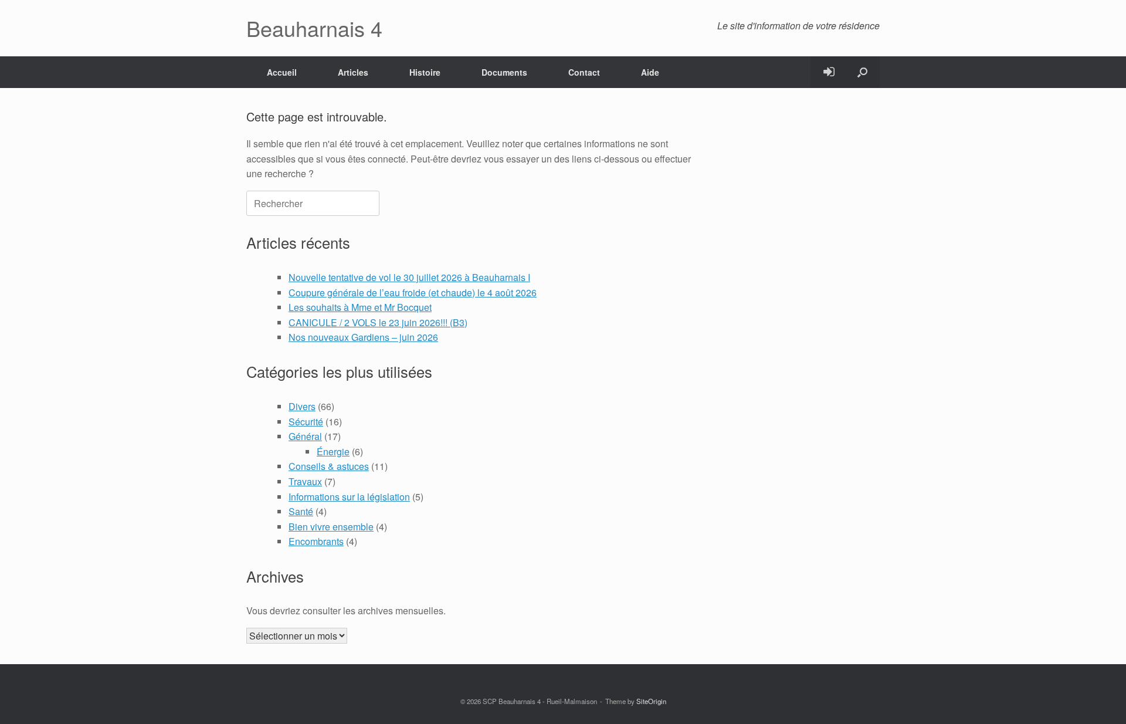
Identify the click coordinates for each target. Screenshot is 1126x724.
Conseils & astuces (329, 466)
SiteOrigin (651, 701)
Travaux (305, 481)
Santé (301, 511)
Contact (584, 72)
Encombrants (316, 541)
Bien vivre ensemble (331, 526)
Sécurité (306, 421)
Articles (353, 72)
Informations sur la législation (349, 496)
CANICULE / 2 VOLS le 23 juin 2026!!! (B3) (378, 322)
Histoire (424, 72)
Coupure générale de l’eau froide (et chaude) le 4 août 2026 (413, 292)
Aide (650, 72)
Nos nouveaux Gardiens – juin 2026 (363, 337)
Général (305, 436)
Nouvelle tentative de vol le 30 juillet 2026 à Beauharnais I (409, 277)
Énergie (333, 451)
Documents (504, 72)
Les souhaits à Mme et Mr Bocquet (360, 307)
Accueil (282, 72)
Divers (302, 406)
